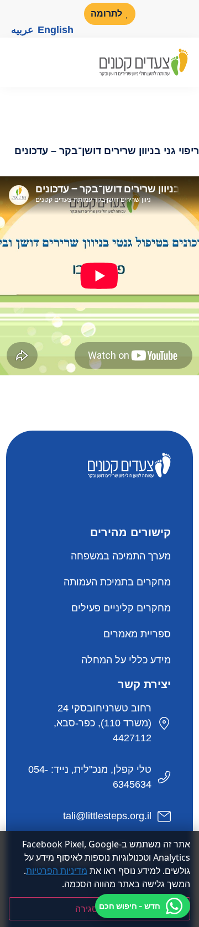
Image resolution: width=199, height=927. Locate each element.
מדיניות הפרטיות (56, 871)
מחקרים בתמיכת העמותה (117, 582)
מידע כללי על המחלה (126, 660)
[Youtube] (42, 13)
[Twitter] (121, 502)
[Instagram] (17, 13)
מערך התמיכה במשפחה (121, 556)
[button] (17, 62)
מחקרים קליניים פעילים (121, 608)
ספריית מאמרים (137, 634)
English (56, 29)
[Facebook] (66, 13)
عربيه (22, 29)
